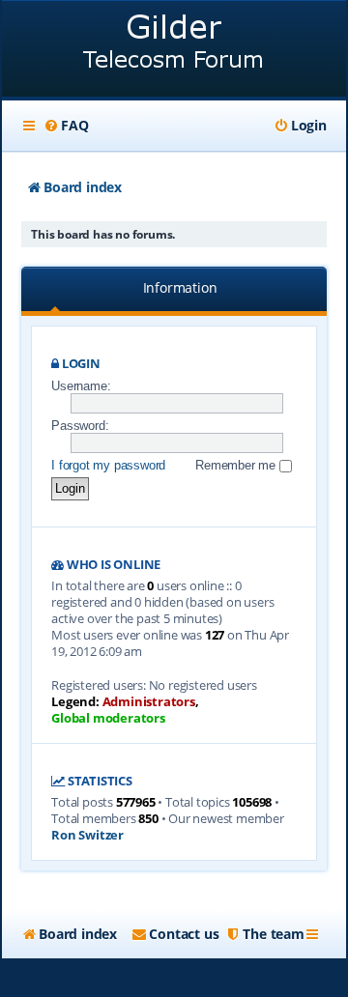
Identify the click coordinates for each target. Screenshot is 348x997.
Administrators (148, 702)
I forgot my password (108, 465)
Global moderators (108, 718)
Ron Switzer (87, 835)
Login (81, 364)
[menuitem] (66, 125)
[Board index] (174, 50)
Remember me (237, 465)
